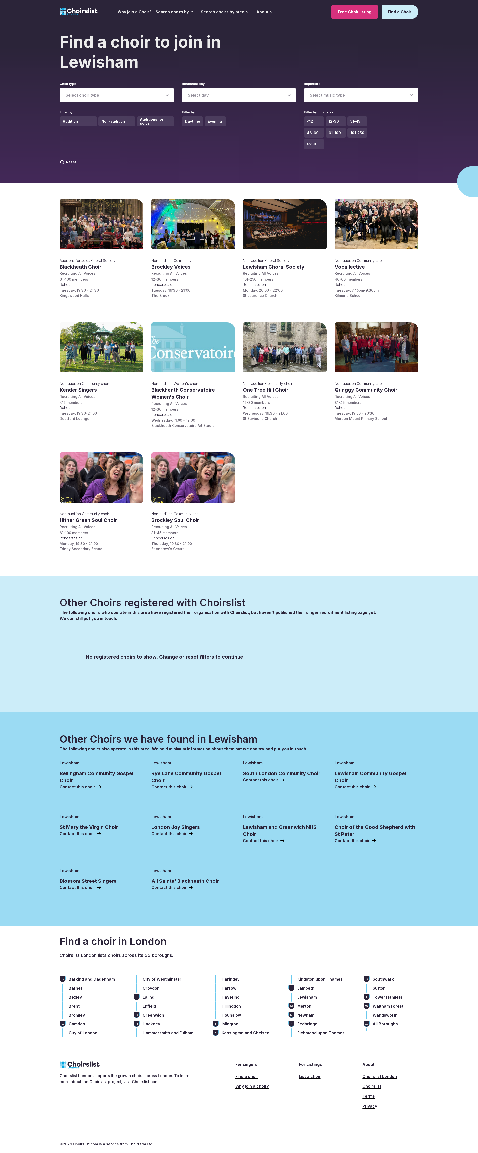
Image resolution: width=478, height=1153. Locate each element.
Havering (230, 997)
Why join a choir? (252, 1086)
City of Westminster (162, 979)
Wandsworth (385, 1015)
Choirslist (371, 1086)
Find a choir (246, 1076)
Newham (305, 1015)
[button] (174, 12)
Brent (74, 1006)
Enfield (149, 1006)
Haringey (230, 979)
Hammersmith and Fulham (168, 1032)
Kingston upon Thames (320, 979)
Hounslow (231, 1015)
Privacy (369, 1106)
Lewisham (307, 997)
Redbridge (307, 1023)
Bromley (77, 1015)
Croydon (151, 988)
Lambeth (305, 988)
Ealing (148, 997)
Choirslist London (379, 1076)
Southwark (383, 979)
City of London (83, 1032)
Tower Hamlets (387, 997)
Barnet (75, 988)
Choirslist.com (145, 1081)
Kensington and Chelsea (245, 1032)
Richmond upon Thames (321, 1032)
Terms (368, 1096)
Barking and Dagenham (92, 979)
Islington (230, 1023)
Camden (77, 1023)
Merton (304, 1006)
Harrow (229, 988)
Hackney (151, 1023)
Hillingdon (231, 1006)
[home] (79, 12)
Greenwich (153, 1015)
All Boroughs (385, 1023)
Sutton (379, 988)
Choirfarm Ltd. (140, 1144)
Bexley (75, 997)
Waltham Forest (388, 1006)
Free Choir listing (354, 11)
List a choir (310, 1076)
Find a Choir (399, 11)
